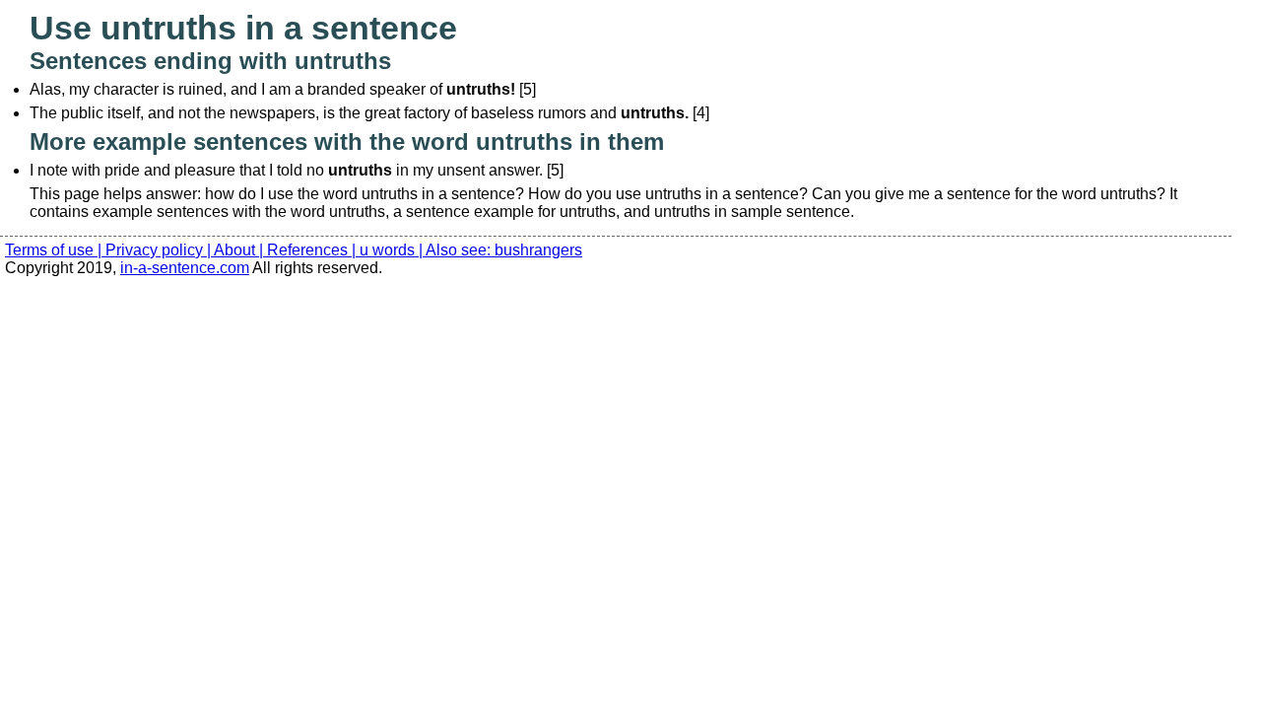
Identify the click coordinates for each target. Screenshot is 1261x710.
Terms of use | (55, 250)
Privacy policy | (159, 250)
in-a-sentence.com (184, 267)
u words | (393, 250)
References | (313, 250)
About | (240, 250)
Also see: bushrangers (504, 250)
